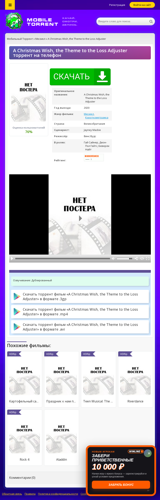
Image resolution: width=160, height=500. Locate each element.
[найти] (151, 21)
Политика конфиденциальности (58, 494)
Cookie (85, 494)
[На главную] (44, 21)
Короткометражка (96, 117)
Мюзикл (89, 114)
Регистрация (117, 5)
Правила (30, 494)
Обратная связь (12, 494)
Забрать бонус (121, 484)
